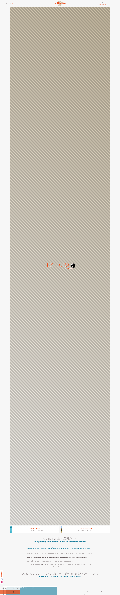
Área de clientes (102, 4)
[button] (112, 3)
